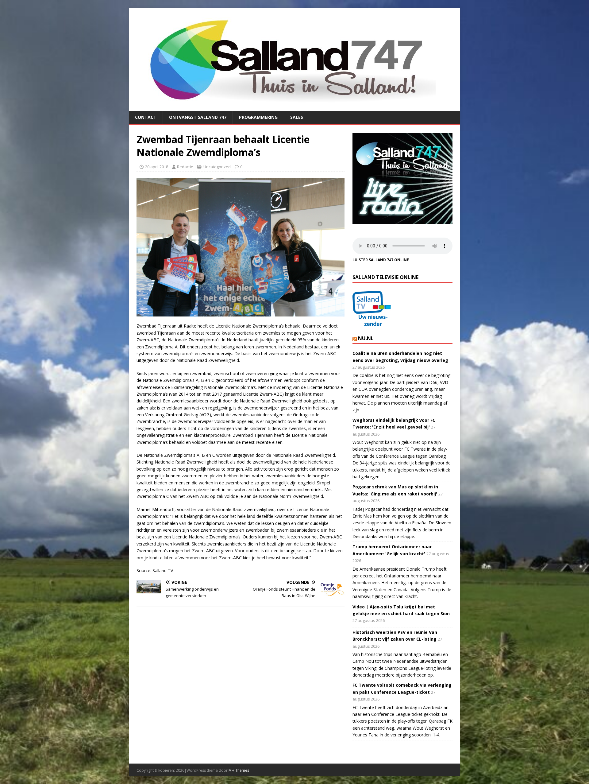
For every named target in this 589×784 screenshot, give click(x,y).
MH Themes (239, 770)
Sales (296, 117)
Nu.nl (366, 338)
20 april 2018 (156, 166)
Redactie (185, 166)
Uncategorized (217, 166)
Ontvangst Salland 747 (197, 117)
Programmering (258, 117)
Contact (145, 117)
